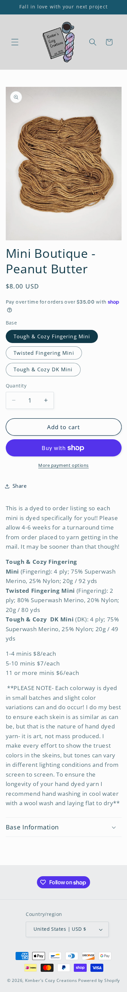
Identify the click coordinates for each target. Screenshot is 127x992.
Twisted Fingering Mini (44, 352)
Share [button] (20, 485)
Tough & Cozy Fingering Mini (52, 336)
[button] (15, 42)
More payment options (63, 465)
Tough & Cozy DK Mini (43, 369)
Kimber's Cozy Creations (51, 980)
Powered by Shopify (99, 980)
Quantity (16, 385)
